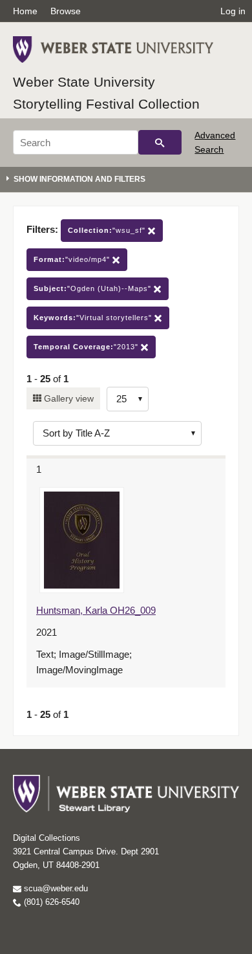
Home (25, 11)
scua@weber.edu (54, 888)
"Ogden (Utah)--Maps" (94, 288)
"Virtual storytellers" (94, 317)
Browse (65, 11)
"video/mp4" (73, 259)
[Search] (160, 142)
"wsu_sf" (108, 230)
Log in (233, 11)
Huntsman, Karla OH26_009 (96, 610)
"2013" (87, 347)
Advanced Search (214, 142)
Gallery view (67, 398)
